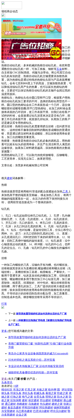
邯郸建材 (57, 400)
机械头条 (39, 393)
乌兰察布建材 (24, 411)
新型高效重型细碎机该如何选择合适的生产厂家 (37, 337)
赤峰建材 (22, 403)
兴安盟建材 (8, 411)
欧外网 (52, 389)
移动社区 (6, 389)
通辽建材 (10, 403)
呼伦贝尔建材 (58, 411)
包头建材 (45, 403)
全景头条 (39, 396)
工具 (65, 191)
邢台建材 (45, 400)
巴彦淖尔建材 (41, 411)
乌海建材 (33, 403)
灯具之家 (30, 389)
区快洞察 (15, 400)
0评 (16, 386)
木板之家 (41, 389)
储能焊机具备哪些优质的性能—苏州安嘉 (33, 372)
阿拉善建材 (46, 407)
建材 (9, 178)
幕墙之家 (50, 393)
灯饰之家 (15, 396)
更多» (4, 330)
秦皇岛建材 (14, 407)
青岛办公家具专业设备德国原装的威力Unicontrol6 (38, 353)
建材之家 (57, 403)
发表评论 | (9, 386)
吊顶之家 (18, 389)
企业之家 (21, 414)
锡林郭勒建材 (62, 407)
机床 (9, 58)
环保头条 (15, 393)
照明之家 (50, 396)
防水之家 (62, 396)
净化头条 (27, 393)
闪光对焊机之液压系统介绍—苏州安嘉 (31, 359)
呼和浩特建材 (30, 407)
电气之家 (27, 396)
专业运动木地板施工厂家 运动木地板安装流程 (36, 366)
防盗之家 (62, 393)
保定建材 (33, 400)
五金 (59, 69)
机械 (34, 51)
